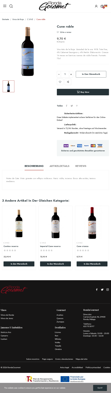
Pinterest (76, 106)
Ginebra (58, 349)
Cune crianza (82, 246)
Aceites (60, 315)
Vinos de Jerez (7, 318)
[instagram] (107, 289)
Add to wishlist (60, 82)
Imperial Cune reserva (50, 246)
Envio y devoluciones (64, 359)
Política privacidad (93, 367)
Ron (56, 335)
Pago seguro (47, 359)
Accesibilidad (77, 367)
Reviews (80, 166)
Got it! (100, 388)
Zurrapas (60, 322)
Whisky (58, 339)
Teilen (66, 106)
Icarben (4, 339)
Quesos (60, 318)
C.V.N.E (6, 243)
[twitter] (102, 289)
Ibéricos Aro (6, 332)
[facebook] (96, 289)
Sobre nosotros (32, 359)
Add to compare (68, 82)
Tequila (58, 346)
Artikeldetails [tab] (59, 166)
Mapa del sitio (81, 359)
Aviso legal (64, 367)
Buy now (85, 92)
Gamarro (4, 335)
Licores (58, 332)
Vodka (57, 342)
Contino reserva (11, 246)
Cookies (106, 367)
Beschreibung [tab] (34, 166)
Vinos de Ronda (7, 315)
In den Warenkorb (91, 74)
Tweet (71, 106)
